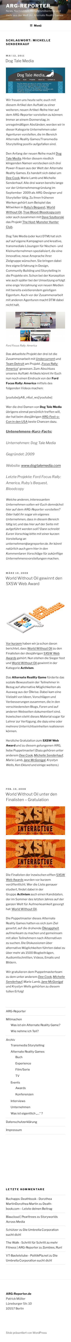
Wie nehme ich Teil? (25, 1031)
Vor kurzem (14, 643)
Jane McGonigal (35, 760)
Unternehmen (20, 1107)
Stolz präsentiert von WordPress (26, 1332)
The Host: (29, 222)
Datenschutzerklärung (21, 1122)
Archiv (10, 1040)
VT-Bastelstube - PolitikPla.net (27, 1255)
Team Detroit (15, 364)
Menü (37, 25)
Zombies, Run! (52, 1247)
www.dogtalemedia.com (41, 465)
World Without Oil (39, 648)
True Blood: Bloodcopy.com (42, 212)
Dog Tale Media (20, 60)
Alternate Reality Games (28, 1051)
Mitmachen (14, 1019)
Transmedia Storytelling (27, 1045)
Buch (18, 1057)
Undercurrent (45, 359)
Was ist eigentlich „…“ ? (27, 1113)
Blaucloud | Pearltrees (21, 1217)
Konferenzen (24, 1094)
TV (17, 1076)
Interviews (18, 1101)
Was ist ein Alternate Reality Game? (35, 1025)
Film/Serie (22, 1069)
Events (15, 1082)
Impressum (14, 1130)
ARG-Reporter (28, 6)
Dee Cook (13, 178)
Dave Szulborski (53, 217)
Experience (23, 1063)
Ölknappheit (50, 928)
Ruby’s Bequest (34, 207)
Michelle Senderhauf (48, 755)
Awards (20, 1088)
